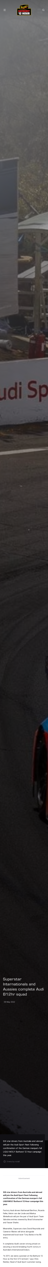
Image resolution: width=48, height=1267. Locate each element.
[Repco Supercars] (24, 10)
